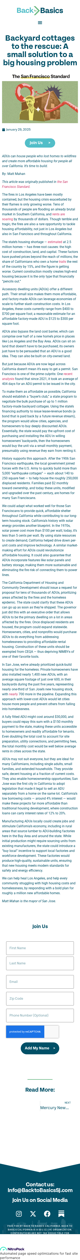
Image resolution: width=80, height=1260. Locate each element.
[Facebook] (47, 1213)
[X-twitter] (33, 1213)
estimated (55, 242)
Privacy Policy (40, 1249)
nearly (13, 694)
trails (62, 262)
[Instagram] (18, 1213)
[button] (40, 22)
